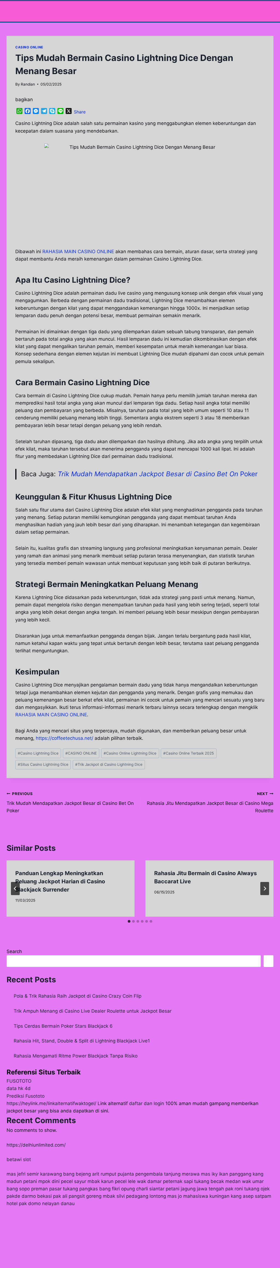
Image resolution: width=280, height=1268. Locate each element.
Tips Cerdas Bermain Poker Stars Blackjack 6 (63, 1026)
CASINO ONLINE (29, 47)
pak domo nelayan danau (47, 1203)
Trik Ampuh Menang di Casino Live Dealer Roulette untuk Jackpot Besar (92, 1011)
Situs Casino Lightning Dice (43, 764)
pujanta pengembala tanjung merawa (159, 1174)
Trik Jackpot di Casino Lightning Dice (108, 764)
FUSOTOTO (19, 1081)
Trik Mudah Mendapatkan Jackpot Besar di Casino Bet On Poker (70, 802)
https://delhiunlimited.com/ (36, 1145)
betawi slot (19, 1159)
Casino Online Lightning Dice (130, 753)
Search (14, 951)
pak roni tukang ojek (247, 1188)
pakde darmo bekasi (29, 1196)
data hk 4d (19, 1088)
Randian (28, 84)
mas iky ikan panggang (226, 1174)
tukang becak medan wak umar (229, 1181)
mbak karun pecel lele (112, 1181)
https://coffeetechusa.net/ (64, 738)
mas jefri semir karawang (34, 1174)
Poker (158, 474)
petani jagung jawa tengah (195, 1188)
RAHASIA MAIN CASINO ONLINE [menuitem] (78, 251)
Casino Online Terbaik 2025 (188, 753)
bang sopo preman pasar (34, 1188)
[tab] (129, 921)
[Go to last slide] (15, 888)
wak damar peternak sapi (165, 1181)
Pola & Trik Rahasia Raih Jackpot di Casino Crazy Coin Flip (77, 996)
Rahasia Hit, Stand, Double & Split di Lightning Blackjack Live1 (82, 1041)
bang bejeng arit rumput (89, 1174)
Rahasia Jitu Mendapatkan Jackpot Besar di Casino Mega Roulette (210, 802)
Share (80, 112)
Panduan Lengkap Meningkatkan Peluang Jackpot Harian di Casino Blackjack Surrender (60, 881)
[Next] (264, 888)
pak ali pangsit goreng (77, 1196)
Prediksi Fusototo (26, 1096)
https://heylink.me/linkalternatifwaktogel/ (51, 1103)
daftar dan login (146, 1103)
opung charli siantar (142, 1188)
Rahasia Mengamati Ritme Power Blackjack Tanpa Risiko (76, 1056)
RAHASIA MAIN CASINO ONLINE (51, 714)
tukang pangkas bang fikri (91, 1188)
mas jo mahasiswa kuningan (198, 1196)
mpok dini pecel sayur (62, 1181)
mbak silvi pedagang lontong (134, 1196)
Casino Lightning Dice (38, 753)
